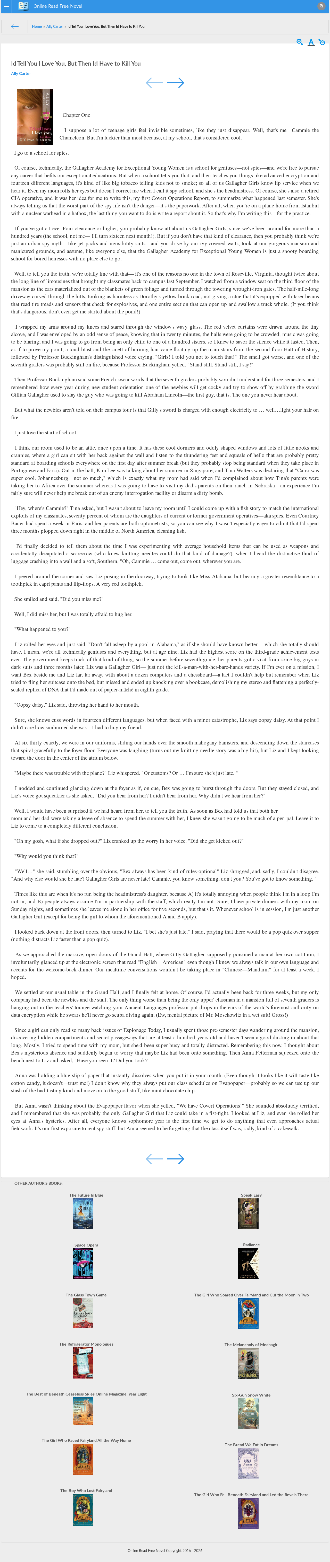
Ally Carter (21, 74)
